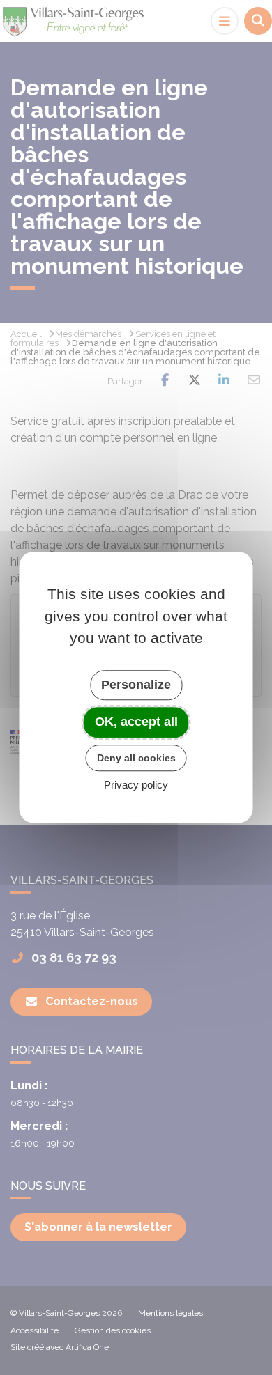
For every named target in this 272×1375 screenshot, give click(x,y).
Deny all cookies (136, 757)
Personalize (136, 685)
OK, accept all (136, 722)
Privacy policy (136, 785)
